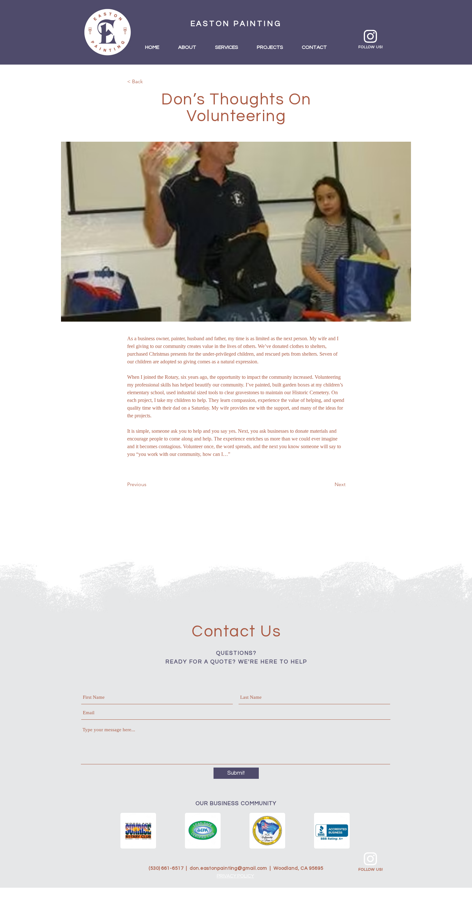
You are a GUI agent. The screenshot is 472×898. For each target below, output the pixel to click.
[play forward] (343, 831)
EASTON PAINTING (236, 24)
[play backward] (128, 831)
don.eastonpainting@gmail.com (228, 868)
